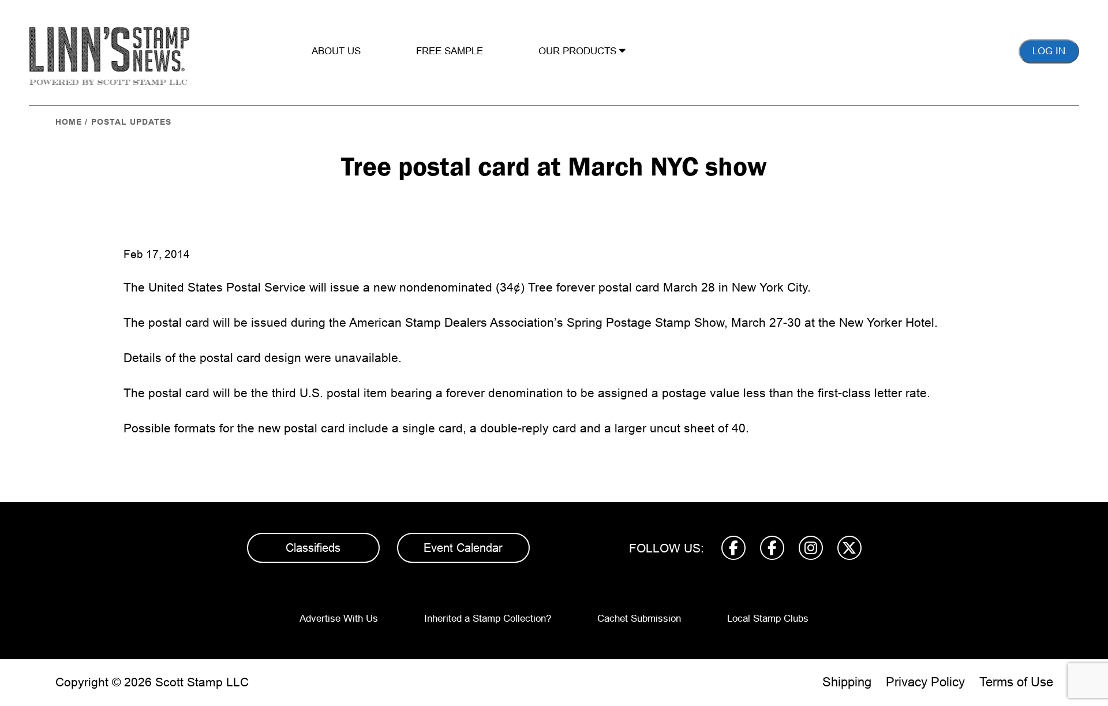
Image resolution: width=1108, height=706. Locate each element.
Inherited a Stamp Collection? (487, 618)
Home (68, 121)
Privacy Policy (925, 682)
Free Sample (449, 51)
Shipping (846, 682)
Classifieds (313, 547)
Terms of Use (1016, 682)
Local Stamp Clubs (767, 618)
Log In (1048, 51)
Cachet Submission (639, 618)
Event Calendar (463, 547)
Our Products (578, 51)
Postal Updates (131, 121)
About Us (336, 51)
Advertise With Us (339, 618)
